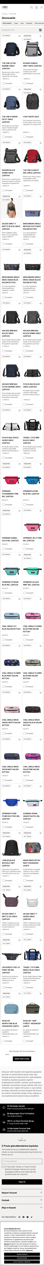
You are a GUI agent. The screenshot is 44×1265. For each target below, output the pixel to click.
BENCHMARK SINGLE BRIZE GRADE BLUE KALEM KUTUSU (11, 280)
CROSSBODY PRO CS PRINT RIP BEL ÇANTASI (11, 970)
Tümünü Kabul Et (22, 1254)
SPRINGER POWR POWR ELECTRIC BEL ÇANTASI (11, 816)
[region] (22, 1243)
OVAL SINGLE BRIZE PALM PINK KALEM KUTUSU (31, 769)
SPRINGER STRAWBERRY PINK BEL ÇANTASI (10, 494)
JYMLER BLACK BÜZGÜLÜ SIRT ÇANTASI (8, 863)
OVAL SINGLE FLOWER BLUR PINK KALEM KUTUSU (32, 629)
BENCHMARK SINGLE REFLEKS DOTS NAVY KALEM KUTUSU (32, 226)
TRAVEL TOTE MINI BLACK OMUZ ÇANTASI (31, 440)
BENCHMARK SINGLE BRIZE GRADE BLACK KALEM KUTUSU (32, 280)
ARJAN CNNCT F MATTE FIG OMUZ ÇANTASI (9, 916)
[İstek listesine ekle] (19, 36)
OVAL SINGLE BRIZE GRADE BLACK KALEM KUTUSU (32, 722)
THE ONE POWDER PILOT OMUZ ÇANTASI (10, 119)
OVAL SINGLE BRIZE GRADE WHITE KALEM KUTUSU (11, 722)
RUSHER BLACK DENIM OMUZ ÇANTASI (8, 173)
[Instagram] (19, 1217)
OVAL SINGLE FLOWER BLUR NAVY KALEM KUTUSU (11, 675)
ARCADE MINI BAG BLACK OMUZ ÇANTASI (9, 333)
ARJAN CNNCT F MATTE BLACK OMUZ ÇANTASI (11, 226)
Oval (22, 23)
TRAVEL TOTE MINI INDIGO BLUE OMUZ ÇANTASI (31, 970)
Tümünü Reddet (22, 1258)
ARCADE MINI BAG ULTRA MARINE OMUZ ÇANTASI (11, 387)
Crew (16, 23)
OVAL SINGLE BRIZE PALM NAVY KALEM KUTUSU (10, 769)
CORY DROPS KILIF (31, 117)
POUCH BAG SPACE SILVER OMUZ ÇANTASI (10, 440)
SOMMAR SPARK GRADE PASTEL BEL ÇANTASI (31, 816)
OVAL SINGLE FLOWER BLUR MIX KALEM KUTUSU (32, 675)
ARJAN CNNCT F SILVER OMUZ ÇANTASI (30, 916)
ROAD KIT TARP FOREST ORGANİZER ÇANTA (32, 1023)
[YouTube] (27, 1217)
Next (41, 1)
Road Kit (29, 23)
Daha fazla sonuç (22, 1059)
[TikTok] (31, 1217)
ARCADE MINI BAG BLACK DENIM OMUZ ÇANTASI (32, 333)
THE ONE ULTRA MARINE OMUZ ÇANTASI (9, 66)
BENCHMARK (7, 23)
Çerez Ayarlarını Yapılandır (22, 1262)
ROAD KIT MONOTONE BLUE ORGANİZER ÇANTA (10, 1023)
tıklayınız (29, 1250)
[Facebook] (23, 1217)
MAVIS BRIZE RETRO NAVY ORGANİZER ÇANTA (31, 863)
